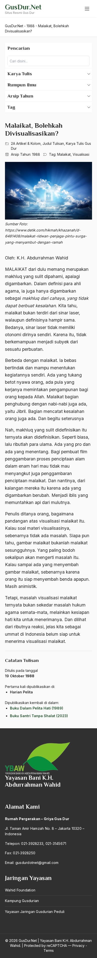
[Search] (84, 61)
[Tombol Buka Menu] (87, 9)
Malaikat (64, 154)
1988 (36, 154)
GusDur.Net (23, 7)
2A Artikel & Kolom (26, 143)
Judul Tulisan (53, 143)
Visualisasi (81, 154)
